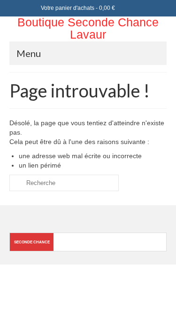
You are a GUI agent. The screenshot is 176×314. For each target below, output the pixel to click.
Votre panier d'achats (77, 8)
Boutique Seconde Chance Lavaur (88, 28)
